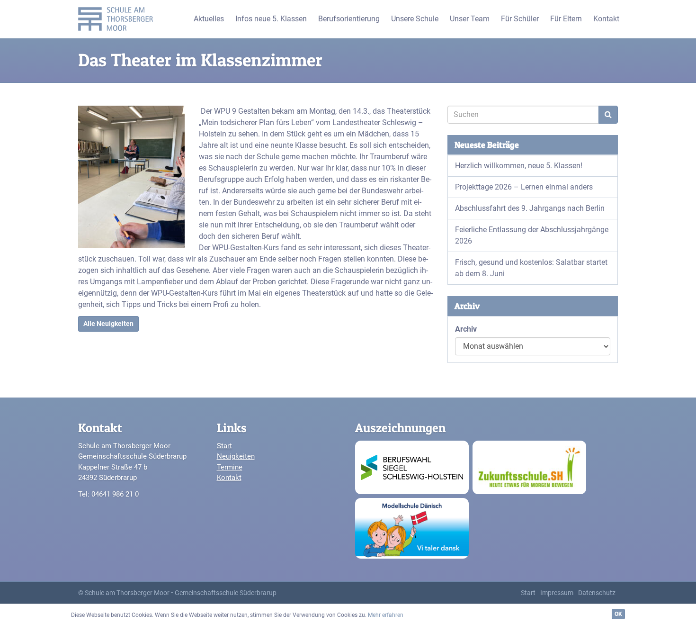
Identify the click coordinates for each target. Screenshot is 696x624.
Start (224, 446)
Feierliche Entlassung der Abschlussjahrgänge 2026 (531, 235)
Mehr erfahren (385, 615)
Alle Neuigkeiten (108, 323)
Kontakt (229, 477)
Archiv (466, 329)
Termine (229, 467)
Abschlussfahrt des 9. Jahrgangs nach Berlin (530, 208)
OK (618, 614)
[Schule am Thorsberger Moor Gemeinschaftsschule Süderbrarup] (118, 19)
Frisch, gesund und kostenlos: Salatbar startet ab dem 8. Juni (531, 268)
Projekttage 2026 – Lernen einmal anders (524, 186)
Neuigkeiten (236, 456)
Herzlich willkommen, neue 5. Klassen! (518, 165)
